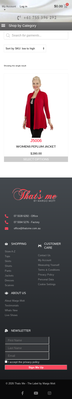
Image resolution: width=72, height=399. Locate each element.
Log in (23, 6)
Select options (36, 159)
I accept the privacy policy (23, 361)
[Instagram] (49, 393)
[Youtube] (36, 393)
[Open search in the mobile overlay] (36, 35)
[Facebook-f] (22, 393)
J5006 (36, 140)
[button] (18, 25)
